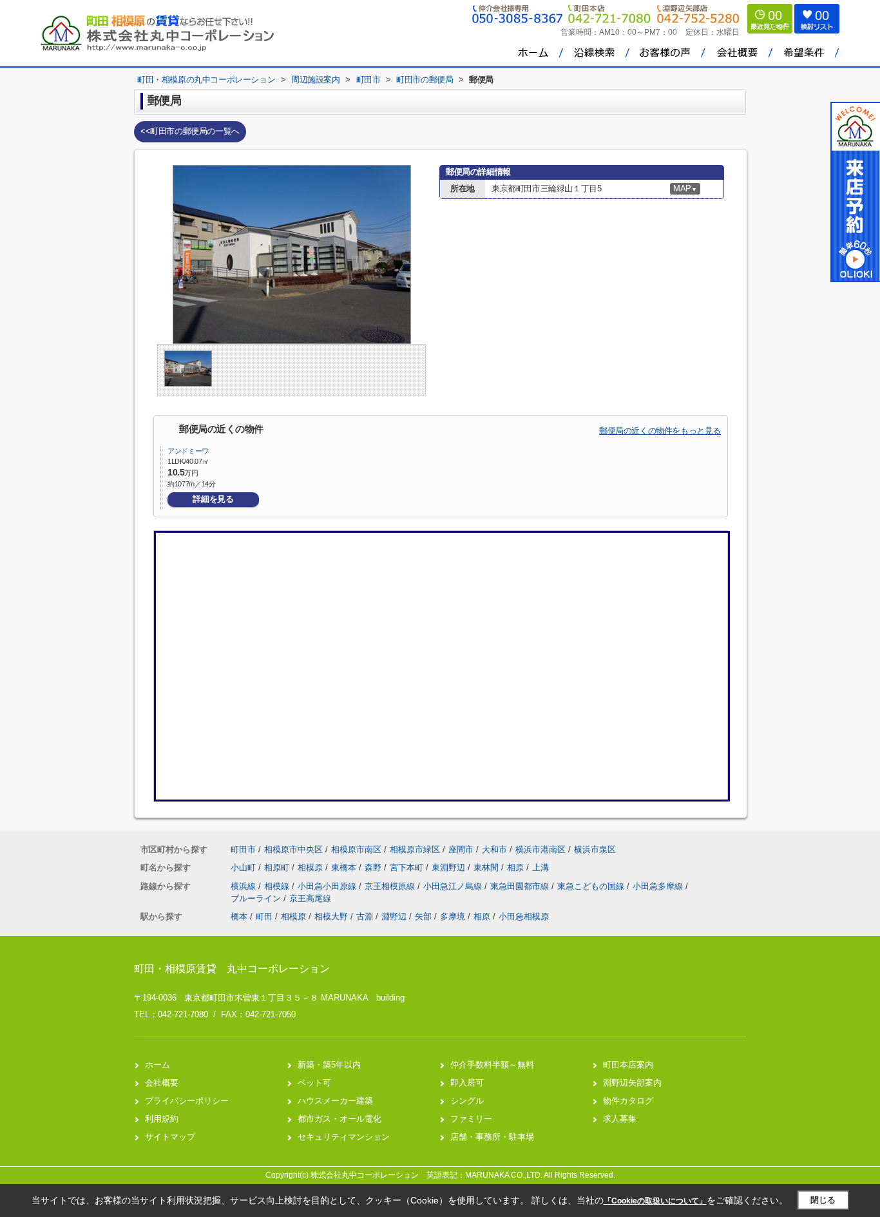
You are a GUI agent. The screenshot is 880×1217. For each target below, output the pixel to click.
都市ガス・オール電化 (339, 1119)
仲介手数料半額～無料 (492, 1064)
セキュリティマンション (344, 1137)
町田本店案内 (628, 1064)
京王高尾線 (310, 898)
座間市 (460, 849)
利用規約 (161, 1119)
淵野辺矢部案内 (632, 1083)
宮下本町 (408, 867)
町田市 (243, 849)
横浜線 (244, 886)
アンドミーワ (188, 451)
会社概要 (161, 1083)
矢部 (423, 916)
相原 (516, 867)
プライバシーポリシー (187, 1101)
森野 (374, 867)
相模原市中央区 (293, 849)
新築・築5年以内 (329, 1064)
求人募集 (619, 1119)
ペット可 (314, 1083)
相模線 (278, 886)
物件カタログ (628, 1101)
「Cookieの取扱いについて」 (655, 1200)
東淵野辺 (450, 867)
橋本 (239, 916)
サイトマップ (170, 1137)
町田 (264, 916)
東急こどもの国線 (592, 886)
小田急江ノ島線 (453, 886)
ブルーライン (257, 898)
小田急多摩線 (659, 886)
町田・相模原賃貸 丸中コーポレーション (232, 968)
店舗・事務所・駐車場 (492, 1137)
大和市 (494, 849)
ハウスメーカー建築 (335, 1101)
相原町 (278, 867)
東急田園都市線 (520, 886)
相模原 (311, 867)
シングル (467, 1101)
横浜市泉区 (595, 849)
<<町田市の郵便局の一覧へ (190, 131)
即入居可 (467, 1083)
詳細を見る (213, 499)
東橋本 (345, 867)
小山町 (244, 867)
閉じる (823, 1200)
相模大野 (331, 916)
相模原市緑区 (415, 849)
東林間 (487, 867)
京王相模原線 (391, 886)
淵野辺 (394, 916)
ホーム (157, 1064)
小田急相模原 (524, 916)
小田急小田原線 (328, 886)
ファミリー (471, 1119)
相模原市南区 (356, 849)
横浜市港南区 (540, 849)
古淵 (364, 916)
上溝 (540, 867)
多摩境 (452, 916)
